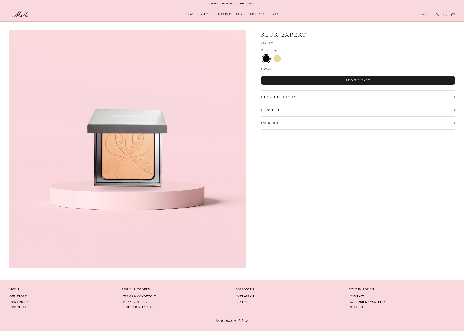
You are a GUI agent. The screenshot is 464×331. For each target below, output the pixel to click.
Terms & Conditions (140, 296)
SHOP (205, 14)
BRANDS (257, 14)
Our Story (18, 296)
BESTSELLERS (230, 14)
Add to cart (358, 80)
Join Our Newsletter (367, 301)
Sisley (267, 43)
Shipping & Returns (139, 307)
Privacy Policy (135, 301)
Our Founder (20, 301)
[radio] (266, 58)
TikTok (242, 301)
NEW (189, 14)
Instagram (245, 296)
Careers (356, 307)
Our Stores (18, 307)
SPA (275, 14)
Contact (357, 296)
